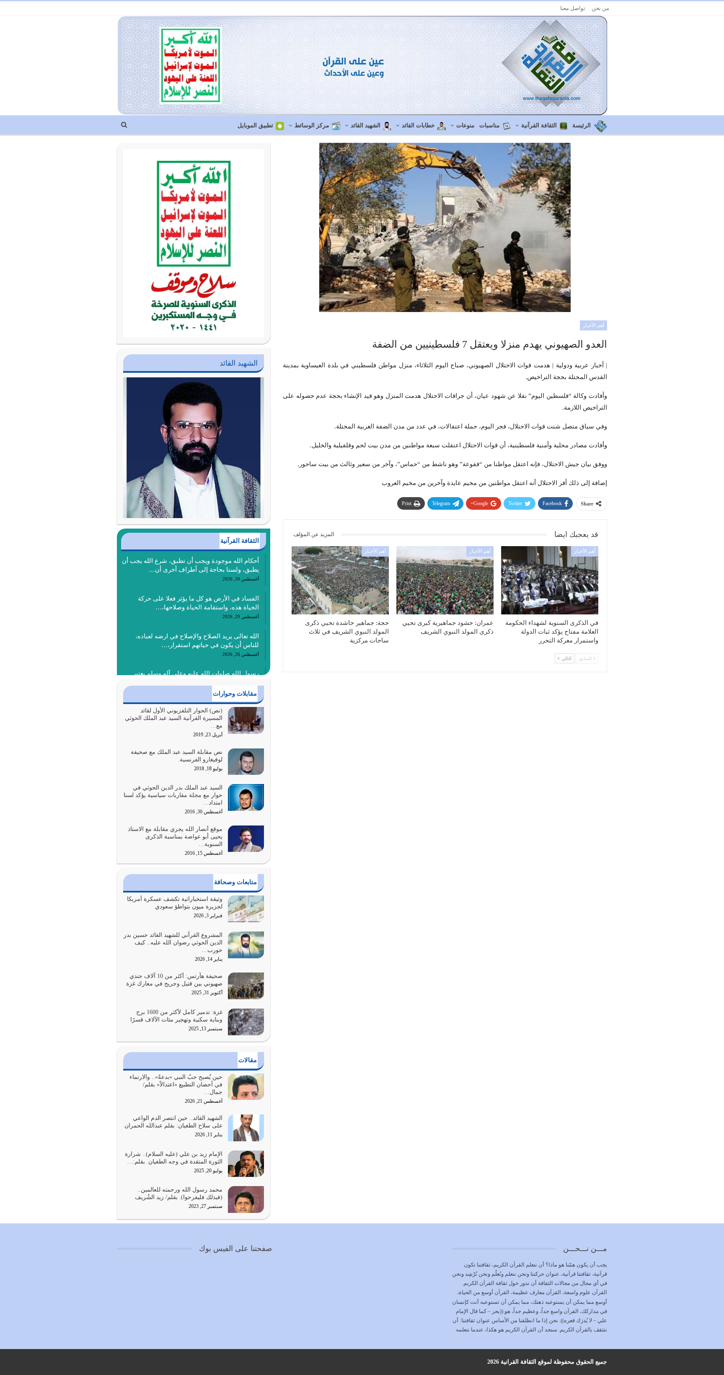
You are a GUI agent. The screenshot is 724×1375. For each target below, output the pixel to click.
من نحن (600, 8)
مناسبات (489, 125)
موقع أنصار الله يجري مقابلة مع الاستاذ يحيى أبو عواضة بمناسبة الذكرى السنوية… (175, 836)
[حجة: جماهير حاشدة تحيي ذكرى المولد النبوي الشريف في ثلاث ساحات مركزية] (340, 580)
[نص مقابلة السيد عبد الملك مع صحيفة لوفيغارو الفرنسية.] (246, 761)
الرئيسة (581, 125)
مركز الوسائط (312, 125)
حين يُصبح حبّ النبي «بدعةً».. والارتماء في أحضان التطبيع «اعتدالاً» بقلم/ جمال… (175, 1084)
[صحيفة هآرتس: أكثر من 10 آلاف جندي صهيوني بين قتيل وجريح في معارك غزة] (246, 986)
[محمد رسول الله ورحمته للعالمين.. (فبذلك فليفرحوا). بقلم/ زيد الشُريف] (246, 1199)
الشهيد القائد (365, 125)
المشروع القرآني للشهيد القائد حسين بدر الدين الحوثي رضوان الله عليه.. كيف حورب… (173, 942)
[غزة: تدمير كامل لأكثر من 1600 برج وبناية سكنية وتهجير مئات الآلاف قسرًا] (246, 1022)
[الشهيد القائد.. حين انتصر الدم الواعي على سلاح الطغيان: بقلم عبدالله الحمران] (246, 1127)
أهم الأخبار (593, 325)
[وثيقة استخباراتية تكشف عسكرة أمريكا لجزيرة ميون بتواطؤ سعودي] (246, 908)
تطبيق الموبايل (255, 125)
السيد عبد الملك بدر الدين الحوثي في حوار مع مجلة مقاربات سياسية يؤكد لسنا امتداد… (173, 795)
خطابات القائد (418, 125)
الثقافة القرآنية (539, 125)
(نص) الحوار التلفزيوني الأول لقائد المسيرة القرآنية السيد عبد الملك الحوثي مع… (173, 718)
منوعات (465, 125)
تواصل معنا (572, 8)
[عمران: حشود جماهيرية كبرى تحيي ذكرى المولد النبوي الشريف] (445, 580)
